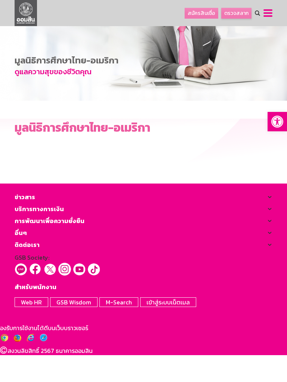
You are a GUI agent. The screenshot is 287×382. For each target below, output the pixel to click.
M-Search (119, 302)
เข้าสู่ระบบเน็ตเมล (168, 302)
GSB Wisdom (73, 302)
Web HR (31, 302)
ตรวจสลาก (236, 13)
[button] (277, 121)
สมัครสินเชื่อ (201, 13)
